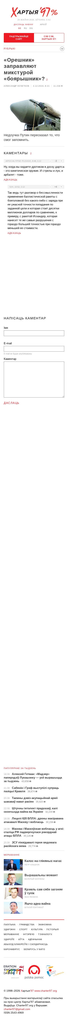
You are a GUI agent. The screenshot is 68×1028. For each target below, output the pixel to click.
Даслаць (11, 402)
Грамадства (26, 924)
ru (25, 28)
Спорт (23, 929)
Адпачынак (35, 939)
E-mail (8, 343)
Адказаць (11, 179)
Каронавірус (12, 949)
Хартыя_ (34, 12)
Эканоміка (45, 924)
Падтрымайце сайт (19, 37)
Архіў (43, 24)
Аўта (21, 939)
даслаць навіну (23, 24)
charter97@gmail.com (17, 1009)
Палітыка (9, 924)
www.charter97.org (45, 990)
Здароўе (9, 939)
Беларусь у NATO (34, 949)
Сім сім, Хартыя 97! (49, 37)
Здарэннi (9, 929)
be (19, 28)
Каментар (10, 358)
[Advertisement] (34, 277)
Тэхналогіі (45, 934)
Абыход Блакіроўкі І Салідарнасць (26, 944)
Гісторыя (52, 929)
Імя (6, 327)
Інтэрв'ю (28, 934)
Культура (36, 929)
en (31, 28)
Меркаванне (12, 855)
